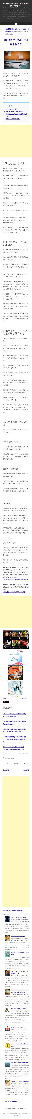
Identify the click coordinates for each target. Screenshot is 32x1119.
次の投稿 (6, 770)
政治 (14, 758)
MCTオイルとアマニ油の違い (18, 936)
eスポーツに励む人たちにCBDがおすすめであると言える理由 (14, 715)
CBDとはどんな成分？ (12, 109)
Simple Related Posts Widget (23, 753)
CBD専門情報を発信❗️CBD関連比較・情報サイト (16, 4)
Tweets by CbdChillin (9, 1101)
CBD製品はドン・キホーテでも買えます (20, 1081)
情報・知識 (10, 758)
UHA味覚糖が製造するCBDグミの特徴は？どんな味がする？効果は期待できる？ (14, 739)
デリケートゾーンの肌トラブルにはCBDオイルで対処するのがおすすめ (13, 748)
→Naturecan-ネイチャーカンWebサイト (15, 579)
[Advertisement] (16, 141)
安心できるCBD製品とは (13, 119)
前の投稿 (26, 770)
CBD (6, 758)
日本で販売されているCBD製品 (14, 111)
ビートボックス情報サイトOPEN (12, 910)
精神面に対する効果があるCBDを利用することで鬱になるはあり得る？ (14, 730)
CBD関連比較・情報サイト (11, 1108)
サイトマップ (23, 1108)
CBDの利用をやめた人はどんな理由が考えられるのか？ (14, 723)
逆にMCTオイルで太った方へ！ (18, 1027)
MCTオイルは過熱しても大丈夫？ (19, 1008)
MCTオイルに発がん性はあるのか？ (19, 917)
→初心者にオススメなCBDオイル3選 (14, 592)
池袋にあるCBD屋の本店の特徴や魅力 (19, 1062)
